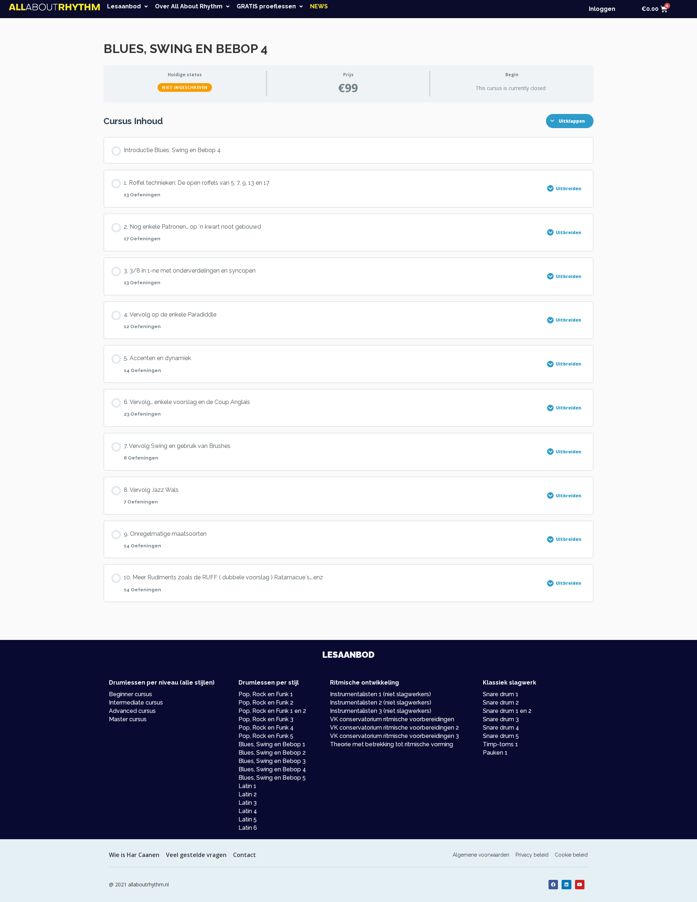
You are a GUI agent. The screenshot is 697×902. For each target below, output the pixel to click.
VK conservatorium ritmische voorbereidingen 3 (394, 735)
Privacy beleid (532, 855)
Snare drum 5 (501, 735)
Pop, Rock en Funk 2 (266, 702)
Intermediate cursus (136, 702)
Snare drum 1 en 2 (507, 710)
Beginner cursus (130, 694)
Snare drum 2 (501, 702)
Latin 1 (247, 786)
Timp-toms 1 (500, 744)
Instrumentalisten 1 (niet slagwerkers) (380, 694)
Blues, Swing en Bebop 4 (272, 769)
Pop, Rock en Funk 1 (266, 694)
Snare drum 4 (501, 727)
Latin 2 (248, 794)
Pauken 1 (495, 752)
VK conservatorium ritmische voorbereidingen (392, 719)
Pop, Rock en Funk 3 (266, 719)
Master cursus (128, 719)
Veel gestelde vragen (196, 855)
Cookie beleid (571, 855)
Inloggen (602, 8)
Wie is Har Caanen (134, 855)
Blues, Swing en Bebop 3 (272, 761)
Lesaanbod (124, 6)
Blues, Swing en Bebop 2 (272, 752)
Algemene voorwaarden (481, 855)
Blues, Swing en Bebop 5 (272, 777)
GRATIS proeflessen (266, 6)
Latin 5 (248, 819)
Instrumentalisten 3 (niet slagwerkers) (380, 710)
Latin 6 (248, 827)
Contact (244, 855)
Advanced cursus (132, 710)
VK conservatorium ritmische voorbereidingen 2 (394, 727)
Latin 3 (248, 802)
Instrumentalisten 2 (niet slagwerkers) (380, 702)
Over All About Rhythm (189, 6)
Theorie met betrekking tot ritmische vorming (391, 744)
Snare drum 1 (500, 694)
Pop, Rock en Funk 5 (266, 735)
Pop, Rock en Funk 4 (266, 727)
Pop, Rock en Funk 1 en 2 (272, 710)
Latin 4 (248, 811)
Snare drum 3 (501, 719)
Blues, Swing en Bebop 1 (272, 744)
